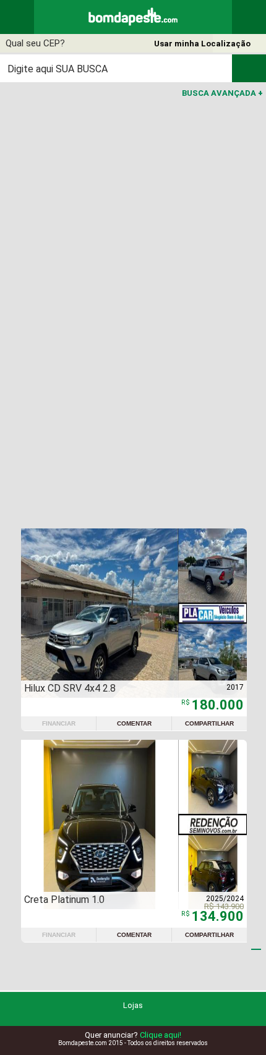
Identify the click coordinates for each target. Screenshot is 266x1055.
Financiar (58, 723)
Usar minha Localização (202, 43)
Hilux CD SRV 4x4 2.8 (70, 688)
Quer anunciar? (133, 1035)
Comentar (134, 723)
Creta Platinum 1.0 (64, 899)
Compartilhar (209, 723)
